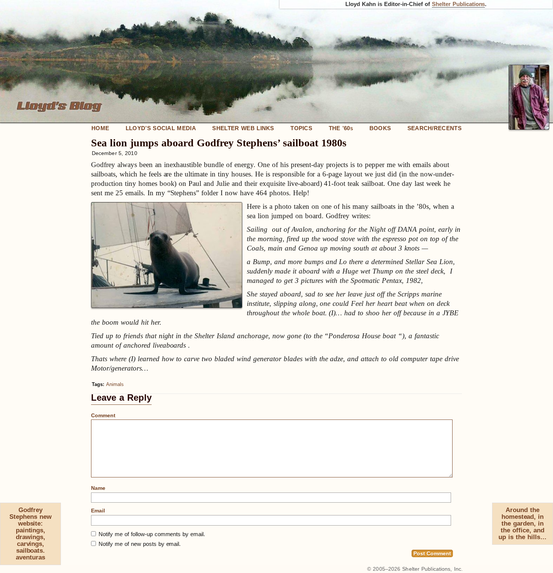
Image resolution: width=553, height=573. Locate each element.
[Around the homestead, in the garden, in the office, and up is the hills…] (549, 507)
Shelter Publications (458, 4)
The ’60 (341, 128)
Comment (103, 415)
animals (115, 384)
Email (98, 511)
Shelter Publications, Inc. (432, 569)
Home (100, 128)
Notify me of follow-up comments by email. (152, 534)
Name (98, 488)
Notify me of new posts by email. (140, 544)
